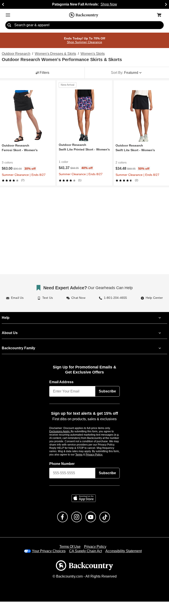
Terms (84, 455)
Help (5, 318)
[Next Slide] (166, 4)
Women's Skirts (92, 54)
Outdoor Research (15, 54)
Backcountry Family (18, 348)
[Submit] (9, 25)
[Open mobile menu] (8, 15)
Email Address (61, 382)
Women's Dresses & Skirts (54, 54)
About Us (9, 333)
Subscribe (107, 391)
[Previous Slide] (3, 4)
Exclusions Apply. (60, 431)
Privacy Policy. (100, 455)
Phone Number (62, 464)
